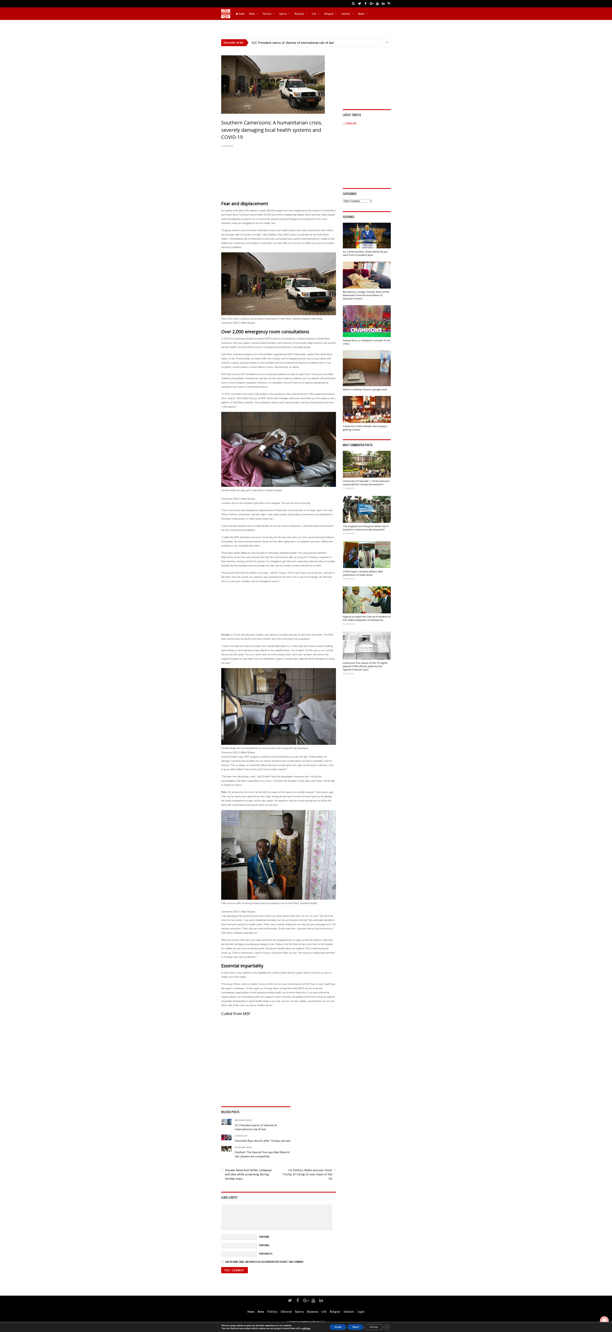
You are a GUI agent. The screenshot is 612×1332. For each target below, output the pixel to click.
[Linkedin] (383, 3)
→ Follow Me (350, 123)
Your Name (264, 1236)
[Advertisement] (306, 29)
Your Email (264, 1245)
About (361, 13)
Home (241, 13)
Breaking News (243, 1120)
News (252, 13)
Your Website (265, 1253)
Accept (338, 1326)
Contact (345, 13)
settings (306, 1328)
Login (360, 1311)
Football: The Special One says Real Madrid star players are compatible (302, 43)
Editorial (286, 1311)
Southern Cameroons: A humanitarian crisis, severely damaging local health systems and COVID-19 (271, 129)
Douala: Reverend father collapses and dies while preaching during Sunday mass (246, 1174)
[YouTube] (377, 3)
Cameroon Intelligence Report (304, 1322)
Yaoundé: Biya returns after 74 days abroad (262, 1140)
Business (299, 13)
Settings (374, 1326)
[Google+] (371, 3)
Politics (267, 13)
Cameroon (241, 1136)
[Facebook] (365, 3)
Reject (355, 1326)
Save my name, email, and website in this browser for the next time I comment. (264, 1261)
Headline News (243, 1147)
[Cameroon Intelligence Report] (225, 16)
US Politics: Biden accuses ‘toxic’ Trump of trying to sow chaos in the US (309, 1174)
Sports (283, 13)
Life (314, 13)
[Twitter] (359, 3)
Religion (328, 13)
